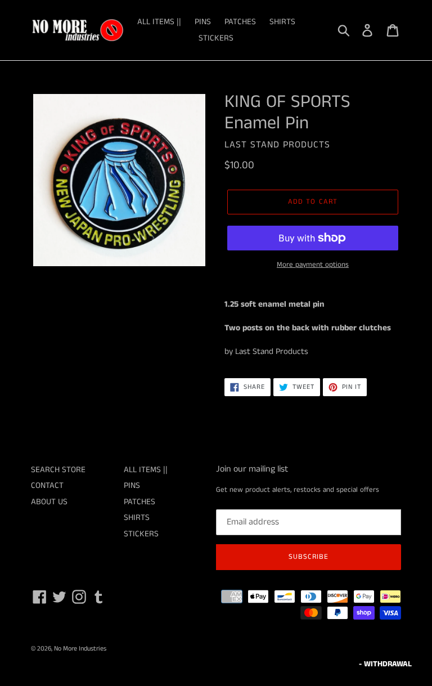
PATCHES (240, 22)
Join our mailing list (252, 469)
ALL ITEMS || (159, 22)
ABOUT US (49, 502)
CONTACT (47, 485)
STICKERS (216, 38)
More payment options (313, 264)
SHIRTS (282, 22)
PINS (203, 22)
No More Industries (80, 648)
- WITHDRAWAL (385, 664)
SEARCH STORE (58, 470)
